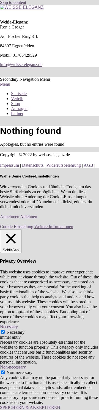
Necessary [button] (9, 326)
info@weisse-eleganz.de (21, 64)
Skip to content (13, 2)
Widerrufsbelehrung (63, 165)
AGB (88, 165)
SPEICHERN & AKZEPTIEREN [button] (30, 407)
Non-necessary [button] (13, 367)
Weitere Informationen (53, 226)
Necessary (15, 332)
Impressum (9, 165)
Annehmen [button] (9, 216)
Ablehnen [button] (28, 216)
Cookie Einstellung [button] (16, 226)
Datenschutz (32, 165)
